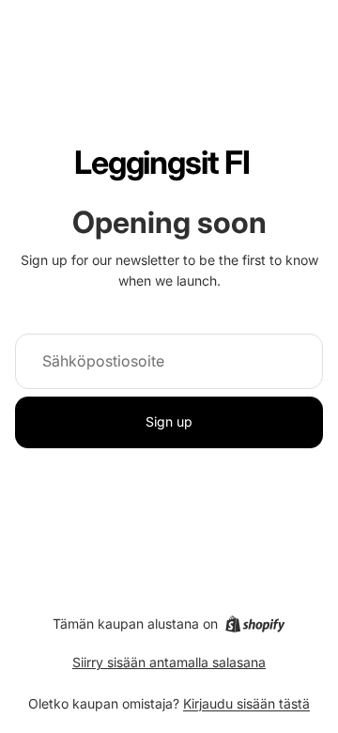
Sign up (169, 421)
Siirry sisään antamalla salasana (169, 662)
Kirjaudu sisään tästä (246, 703)
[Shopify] (254, 624)
